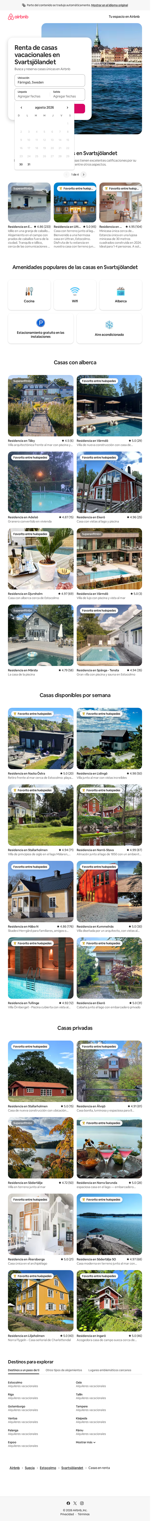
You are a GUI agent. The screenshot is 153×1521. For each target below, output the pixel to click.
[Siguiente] (83, 174)
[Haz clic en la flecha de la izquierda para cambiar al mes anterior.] (21, 107)
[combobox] (50, 82)
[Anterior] (66, 174)
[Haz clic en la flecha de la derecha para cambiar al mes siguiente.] (67, 107)
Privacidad (67, 1514)
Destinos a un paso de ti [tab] (23, 1370)
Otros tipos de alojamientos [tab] (64, 1370)
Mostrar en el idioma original (109, 5)
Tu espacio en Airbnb (124, 17)
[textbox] (32, 96)
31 (28, 164)
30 (21, 164)
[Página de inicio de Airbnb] (18, 16)
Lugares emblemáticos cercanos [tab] (109, 1370)
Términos (84, 1514)
